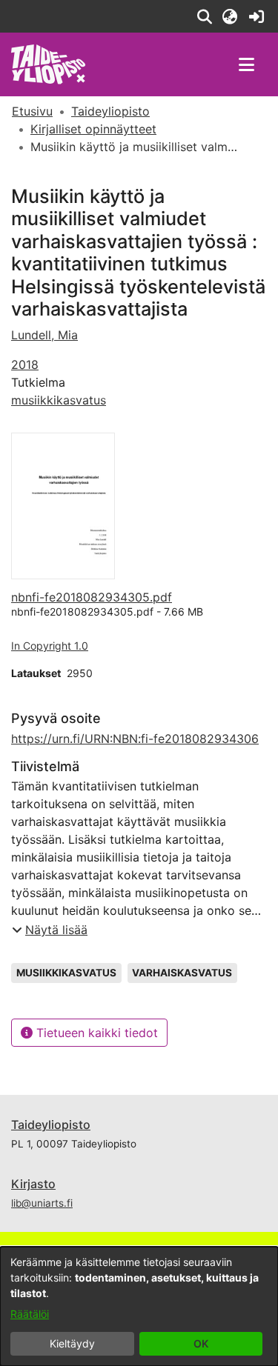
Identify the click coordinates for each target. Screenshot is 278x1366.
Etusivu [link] (32, 111)
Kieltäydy (72, 1343)
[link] (256, 16)
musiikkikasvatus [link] (58, 400)
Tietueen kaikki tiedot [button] (95, 1032)
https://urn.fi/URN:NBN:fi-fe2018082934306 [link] (135, 738)
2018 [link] (25, 364)
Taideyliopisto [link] (110, 111)
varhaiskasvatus (182, 973)
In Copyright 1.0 (49, 645)
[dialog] (139, 1306)
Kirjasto (33, 1183)
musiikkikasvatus (66, 973)
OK (200, 1343)
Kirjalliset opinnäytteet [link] (93, 128)
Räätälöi (29, 1313)
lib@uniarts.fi (42, 1203)
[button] (204, 16)
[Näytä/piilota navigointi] (246, 64)
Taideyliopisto (50, 1124)
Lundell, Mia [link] (44, 334)
